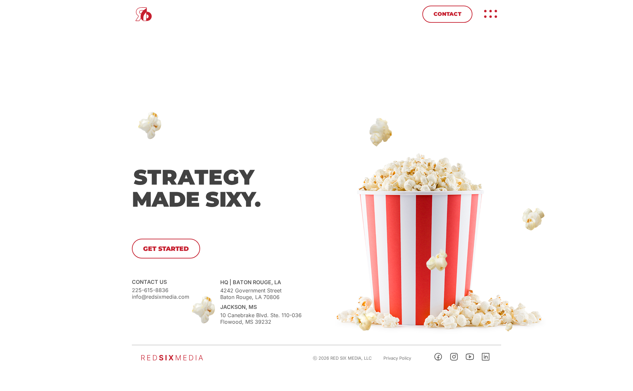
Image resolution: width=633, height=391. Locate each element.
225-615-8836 (150, 290)
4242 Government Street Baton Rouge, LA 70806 (251, 293)
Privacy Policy (397, 358)
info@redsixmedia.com (160, 296)
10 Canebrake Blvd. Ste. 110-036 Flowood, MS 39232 (261, 318)
